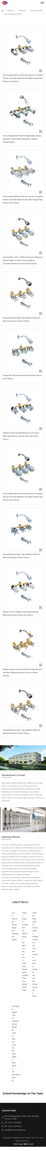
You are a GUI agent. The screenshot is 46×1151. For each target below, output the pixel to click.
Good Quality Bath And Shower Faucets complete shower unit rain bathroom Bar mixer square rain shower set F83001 (23, 78)
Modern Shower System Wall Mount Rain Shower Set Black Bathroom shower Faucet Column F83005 (22, 672)
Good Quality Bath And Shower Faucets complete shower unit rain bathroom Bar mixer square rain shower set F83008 (23, 199)
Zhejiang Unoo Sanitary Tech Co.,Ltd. (27, 1138)
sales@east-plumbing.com (15, 1130)
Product (11, 10)
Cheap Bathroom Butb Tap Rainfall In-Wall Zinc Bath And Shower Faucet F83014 (21, 556)
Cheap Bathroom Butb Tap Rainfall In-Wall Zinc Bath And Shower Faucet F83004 (21, 731)
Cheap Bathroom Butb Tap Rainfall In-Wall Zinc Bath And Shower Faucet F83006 (21, 319)
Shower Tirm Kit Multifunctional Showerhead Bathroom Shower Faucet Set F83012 (20, 613)
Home (3, 11)
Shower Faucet (36, 10)
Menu (42, 2)
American (22, 10)
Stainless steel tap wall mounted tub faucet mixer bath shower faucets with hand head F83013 (21, 436)
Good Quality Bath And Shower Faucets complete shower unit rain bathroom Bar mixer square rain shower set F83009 (23, 497)
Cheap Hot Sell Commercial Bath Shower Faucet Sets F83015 (22, 377)
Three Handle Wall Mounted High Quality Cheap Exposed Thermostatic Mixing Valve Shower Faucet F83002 (22, 139)
